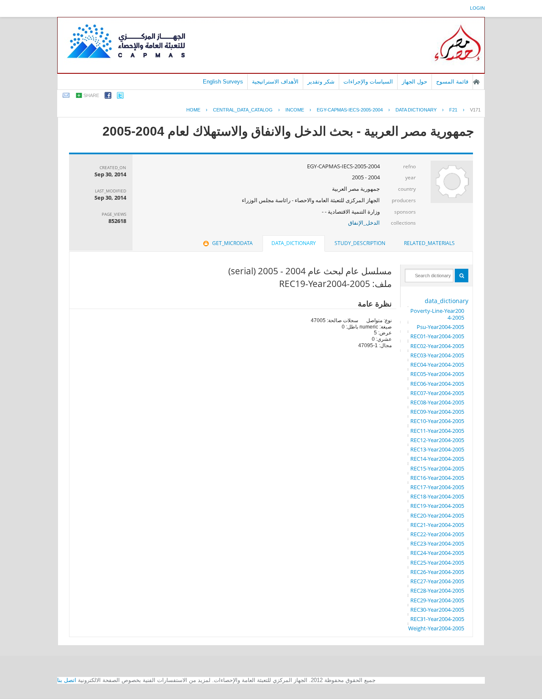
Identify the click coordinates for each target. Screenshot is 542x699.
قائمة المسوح (452, 81)
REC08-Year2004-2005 (437, 402)
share (91, 95)
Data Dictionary (416, 109)
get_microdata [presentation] (232, 243)
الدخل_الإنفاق (364, 222)
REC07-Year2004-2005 (437, 393)
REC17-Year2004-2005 (437, 487)
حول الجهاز (414, 81)
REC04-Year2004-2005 (437, 364)
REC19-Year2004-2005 (437, 505)
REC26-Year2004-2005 (437, 571)
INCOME (294, 109)
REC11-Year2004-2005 (437, 430)
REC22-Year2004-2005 (437, 534)
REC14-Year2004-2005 (437, 458)
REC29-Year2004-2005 (437, 600)
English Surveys (223, 81)
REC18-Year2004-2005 (437, 496)
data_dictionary (446, 301)
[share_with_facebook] (108, 97)
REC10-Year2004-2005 (437, 421)
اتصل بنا (66, 680)
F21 (453, 109)
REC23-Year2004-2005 (437, 543)
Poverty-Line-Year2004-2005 (437, 314)
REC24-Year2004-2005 (437, 552)
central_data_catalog (243, 109)
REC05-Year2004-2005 (437, 373)
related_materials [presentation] (429, 243)
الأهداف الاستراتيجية (275, 81)
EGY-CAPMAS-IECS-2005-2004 (350, 109)
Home (193, 109)
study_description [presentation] (360, 243)
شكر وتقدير (321, 81)
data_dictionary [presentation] (293, 243)
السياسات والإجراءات (368, 81)
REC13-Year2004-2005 (437, 449)
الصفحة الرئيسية (476, 81)
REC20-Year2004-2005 (437, 515)
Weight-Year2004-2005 (436, 628)
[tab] (429, 243)
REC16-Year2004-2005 (437, 477)
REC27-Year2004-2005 (437, 581)
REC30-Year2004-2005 (437, 609)
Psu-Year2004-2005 (440, 326)
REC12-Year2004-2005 (437, 440)
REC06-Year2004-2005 (437, 383)
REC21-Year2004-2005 (437, 524)
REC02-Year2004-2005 (437, 346)
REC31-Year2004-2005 (437, 618)
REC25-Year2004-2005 (437, 562)
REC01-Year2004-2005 (437, 336)
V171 (475, 109)
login (477, 8)
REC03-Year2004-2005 (437, 355)
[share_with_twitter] (120, 97)
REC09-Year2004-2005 (437, 411)
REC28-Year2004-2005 (437, 590)
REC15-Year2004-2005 (437, 468)
